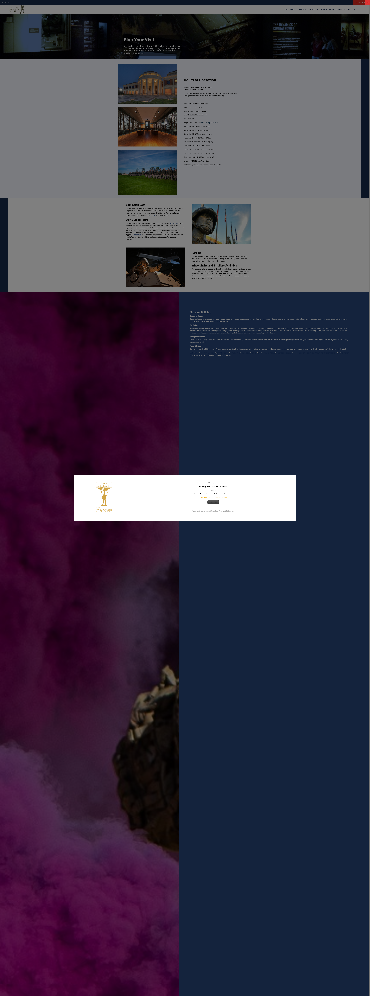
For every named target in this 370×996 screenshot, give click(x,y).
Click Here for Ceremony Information (213, 497)
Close (367, 2)
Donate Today (213, 502)
